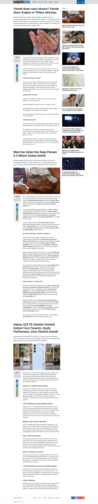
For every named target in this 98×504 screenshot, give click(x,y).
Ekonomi (40, 2)
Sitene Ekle (57, 497)
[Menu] (79, 2)
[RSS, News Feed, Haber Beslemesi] (83, 497)
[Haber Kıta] (21, 2)
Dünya (45, 2)
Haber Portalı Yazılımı (20, 502)
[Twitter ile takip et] (76, 497)
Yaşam (56, 2)
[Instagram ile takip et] (79, 497)
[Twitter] (17, 68)
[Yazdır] (17, 78)
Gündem (34, 2)
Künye (40, 497)
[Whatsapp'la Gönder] (17, 73)
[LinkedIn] (17, 70)
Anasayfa (35, 497)
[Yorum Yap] (17, 80)
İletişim (44, 497)
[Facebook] (17, 65)
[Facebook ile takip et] (73, 497)
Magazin (51, 2)
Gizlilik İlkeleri (50, 497)
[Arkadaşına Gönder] (17, 75)
